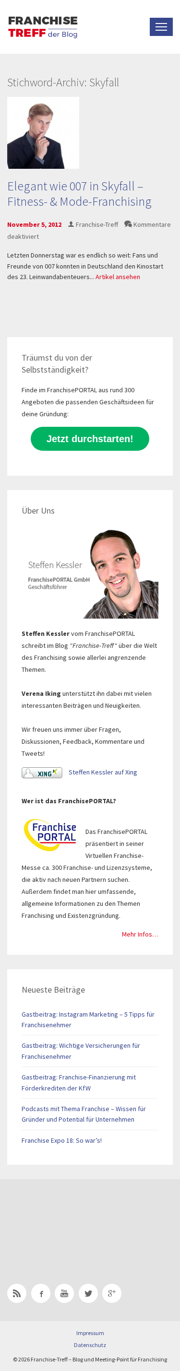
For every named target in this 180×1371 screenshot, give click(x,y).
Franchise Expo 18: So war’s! (62, 1140)
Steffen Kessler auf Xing (102, 772)
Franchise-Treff (97, 224)
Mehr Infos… (140, 934)
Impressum (90, 1332)
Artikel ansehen (118, 276)
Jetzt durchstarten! (90, 439)
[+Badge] (74, 1219)
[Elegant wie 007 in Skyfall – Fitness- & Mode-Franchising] (43, 132)
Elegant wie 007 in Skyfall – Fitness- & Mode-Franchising (79, 193)
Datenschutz (90, 1344)
